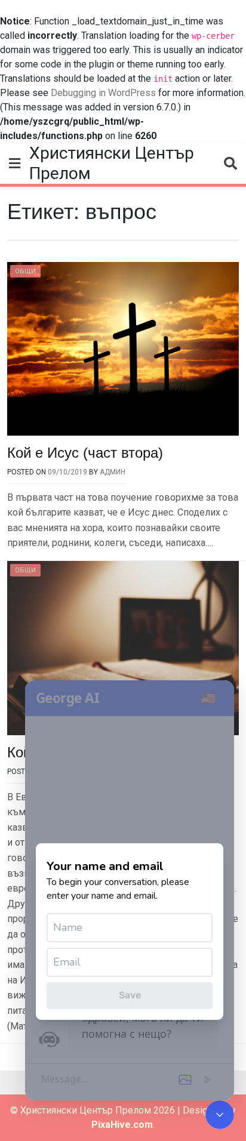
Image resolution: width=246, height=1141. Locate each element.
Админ (112, 472)
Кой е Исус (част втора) (85, 453)
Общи (25, 271)
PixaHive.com (122, 1124)
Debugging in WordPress (103, 92)
